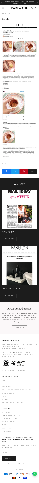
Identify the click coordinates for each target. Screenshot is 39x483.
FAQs (4, 425)
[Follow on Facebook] (3, 463)
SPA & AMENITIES (8, 393)
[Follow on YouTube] (19, 463)
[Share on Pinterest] (24, 171)
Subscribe (9, 458)
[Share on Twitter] (15, 171)
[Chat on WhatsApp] (35, 474)
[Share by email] (32, 171)
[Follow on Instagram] (13, 463)
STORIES (5, 399)
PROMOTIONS (7, 387)
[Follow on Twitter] (8, 463)
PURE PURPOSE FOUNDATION (12, 402)
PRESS (4, 396)
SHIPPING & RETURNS (9, 418)
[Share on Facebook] (6, 171)
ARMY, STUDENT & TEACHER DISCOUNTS (16, 390)
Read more (9, 239)
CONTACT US (6, 431)
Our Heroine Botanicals (12, 415)
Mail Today (8, 232)
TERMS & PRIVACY (8, 422)
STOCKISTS (6, 412)
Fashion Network (12, 289)
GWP (3, 380)
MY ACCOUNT (7, 428)
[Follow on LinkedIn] (24, 463)
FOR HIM (5, 383)
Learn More (19, 327)
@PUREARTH (21, 445)
